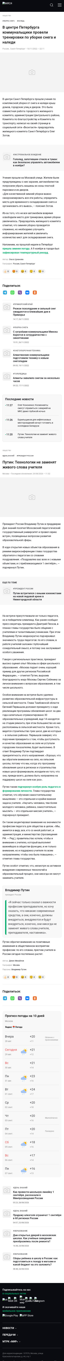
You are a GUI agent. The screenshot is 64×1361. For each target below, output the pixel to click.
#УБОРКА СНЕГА (8, 21)
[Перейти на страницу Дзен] (28, 1299)
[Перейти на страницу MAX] (10, 1299)
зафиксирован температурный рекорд (25, 252)
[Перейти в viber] (19, 293)
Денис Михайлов (16, 961)
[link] (27, 155)
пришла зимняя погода (16, 248)
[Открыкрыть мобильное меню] (60, 5)
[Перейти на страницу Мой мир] (22, 1300)
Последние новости (19, 399)
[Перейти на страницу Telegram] (39, 1299)
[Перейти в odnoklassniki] (34, 293)
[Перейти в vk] (27, 293)
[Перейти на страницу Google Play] (10, 1317)
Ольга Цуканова (16, 259)
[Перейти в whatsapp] (12, 293)
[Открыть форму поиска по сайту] (51, 5)
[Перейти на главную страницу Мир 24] (7, 5)
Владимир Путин (18, 969)
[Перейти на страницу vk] (4, 1299)
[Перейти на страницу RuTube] (34, 1299)
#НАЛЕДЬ (20, 21)
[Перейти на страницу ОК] (16, 1299)
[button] (4, 292)
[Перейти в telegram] (4, 293)
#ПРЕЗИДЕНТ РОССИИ (25, 456)
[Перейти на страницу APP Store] (26, 1317)
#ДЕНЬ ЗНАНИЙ (8, 456)
